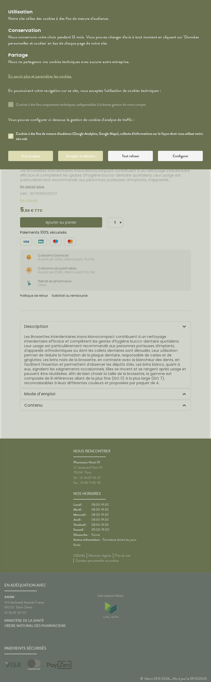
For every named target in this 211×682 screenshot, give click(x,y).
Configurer (180, 156)
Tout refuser (130, 156)
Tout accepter (30, 156)
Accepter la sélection (80, 156)
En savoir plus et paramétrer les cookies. (40, 76)
